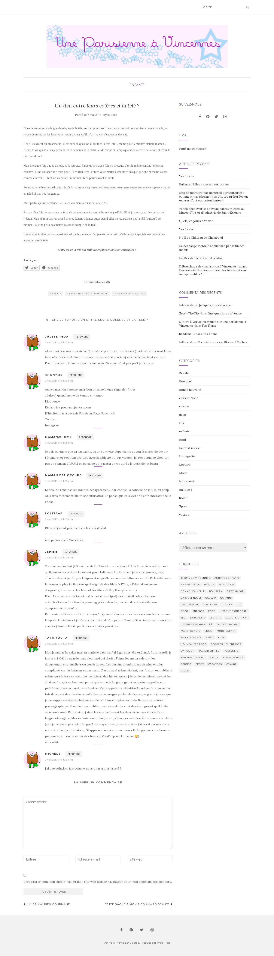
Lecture (185, 465)
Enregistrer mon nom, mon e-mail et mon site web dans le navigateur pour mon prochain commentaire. (98, 882)
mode (209, 631)
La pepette (187, 456)
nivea (209, 637)
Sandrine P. (187, 334)
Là (210, 624)
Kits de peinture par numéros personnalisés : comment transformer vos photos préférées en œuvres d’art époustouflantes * (213, 196)
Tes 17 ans (186, 229)
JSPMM (51, 551)
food (182, 440)
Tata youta (56, 637)
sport (200, 664)
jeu (183, 617)
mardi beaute (190, 631)
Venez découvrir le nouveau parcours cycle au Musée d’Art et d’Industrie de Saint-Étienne (211, 210)
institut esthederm (233, 611)
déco (182, 415)
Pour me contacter (192, 149)
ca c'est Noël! (188, 398)
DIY (182, 423)
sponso (186, 664)
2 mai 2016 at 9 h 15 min (59, 342)
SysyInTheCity (189, 313)
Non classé (187, 481)
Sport (183, 506)
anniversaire (190, 584)
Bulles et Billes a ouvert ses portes (204, 184)
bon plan (215, 591)
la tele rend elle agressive (87, 293)
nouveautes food (193, 644)
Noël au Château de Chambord (201, 237)
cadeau (210, 597)
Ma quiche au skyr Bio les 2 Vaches (222, 342)
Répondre (82, 336)
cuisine (184, 406)
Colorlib (134, 942)
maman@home (58, 437)
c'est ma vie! (236, 591)
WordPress (163, 942)
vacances (215, 664)
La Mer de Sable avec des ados (200, 258)
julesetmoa (56, 336)
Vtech (185, 670)
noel (221, 637)
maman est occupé (63, 475)
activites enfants (227, 578)
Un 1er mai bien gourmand (48, 904)
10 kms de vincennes (195, 578)
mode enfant (226, 631)
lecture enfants (193, 624)
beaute (209, 584)
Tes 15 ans (186, 176)
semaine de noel (193, 657)
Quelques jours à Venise (196, 221)
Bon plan (185, 381)
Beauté (184, 373)
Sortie (183, 498)
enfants (137, 85)
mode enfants (191, 637)
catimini (226, 597)
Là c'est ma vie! (190, 448)
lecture (215, 617)
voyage (184, 515)
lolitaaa (112, 115)
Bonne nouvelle (190, 390)
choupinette (190, 604)
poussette (231, 650)
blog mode (226, 584)
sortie (213, 657)
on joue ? (185, 490)
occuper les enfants (226, 644)
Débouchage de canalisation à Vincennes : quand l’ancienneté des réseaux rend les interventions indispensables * (213, 270)
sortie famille (233, 657)
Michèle (53, 753)
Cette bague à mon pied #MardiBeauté (138, 904)
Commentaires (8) (97, 282)
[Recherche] (247, 7)
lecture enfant (236, 617)
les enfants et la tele (129, 293)
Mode (183, 473)
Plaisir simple (209, 650)
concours (210, 604)
